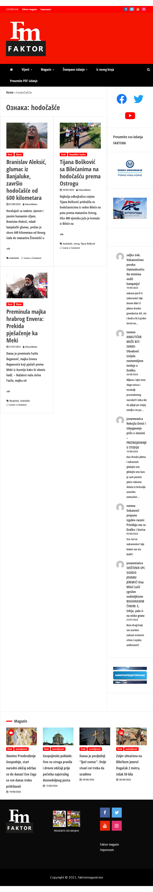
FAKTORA (119, 143)
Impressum (45, 9)
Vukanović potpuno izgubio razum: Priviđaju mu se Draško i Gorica (136, 520)
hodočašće (14, 258)
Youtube (138, 9)
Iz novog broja (105, 69)
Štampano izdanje (74, 69)
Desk (10, 154)
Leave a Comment (32, 258)
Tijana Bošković (88, 243)
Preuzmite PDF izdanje (23, 81)
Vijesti (25, 69)
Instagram (144, 9)
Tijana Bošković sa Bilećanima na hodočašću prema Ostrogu (80, 172)
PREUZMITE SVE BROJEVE (66, 830)
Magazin (46, 69)
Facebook (126, 9)
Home (9, 92)
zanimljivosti (21, 749)
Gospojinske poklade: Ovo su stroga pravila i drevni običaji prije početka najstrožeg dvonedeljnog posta (57, 767)
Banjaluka (14, 400)
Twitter (131, 9)
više (8, 248)
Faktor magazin (29, 9)
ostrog (76, 243)
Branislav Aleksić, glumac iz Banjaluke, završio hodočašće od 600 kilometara (26, 180)
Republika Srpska (77, 154)
